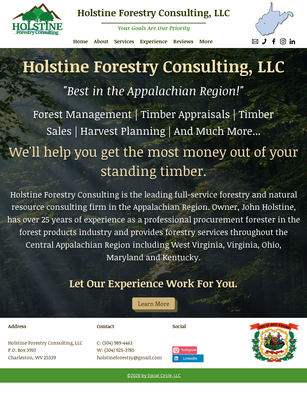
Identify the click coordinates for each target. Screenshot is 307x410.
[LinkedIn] (292, 41)
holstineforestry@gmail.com (129, 357)
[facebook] (274, 41)
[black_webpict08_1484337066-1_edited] (264, 41)
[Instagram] (283, 41)
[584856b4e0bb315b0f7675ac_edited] (255, 41)
